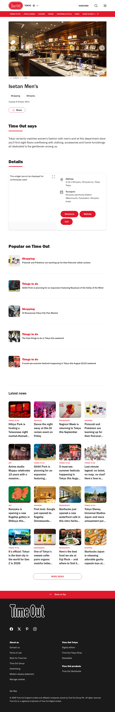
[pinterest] (27, 629)
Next (102, 48)
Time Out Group (17, 664)
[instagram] (35, 629)
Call (66, 222)
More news (57, 577)
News (77, 14)
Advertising (15, 669)
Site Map (13, 691)
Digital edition (68, 648)
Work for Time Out (18, 658)
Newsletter (67, 658)
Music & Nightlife (90, 14)
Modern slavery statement (22, 674)
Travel (51, 14)
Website (87, 214)
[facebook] (11, 629)
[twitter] (19, 629)
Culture (41, 14)
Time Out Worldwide (71, 671)
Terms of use (16, 653)
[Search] (96, 5)
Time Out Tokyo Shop (72, 653)
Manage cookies (17, 680)
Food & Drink (29, 14)
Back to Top (60, 595)
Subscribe (84, 6)
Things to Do (15, 14)
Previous (13, 48)
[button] (53, 177)
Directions (69, 214)
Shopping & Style (64, 14)
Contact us (15, 648)
